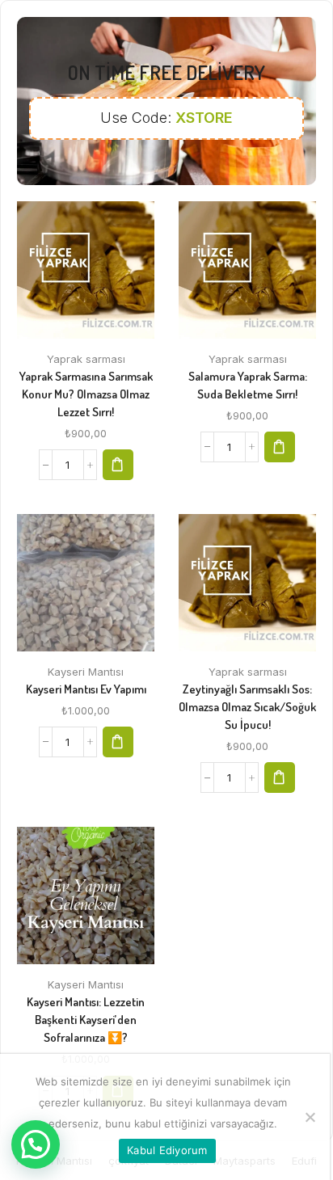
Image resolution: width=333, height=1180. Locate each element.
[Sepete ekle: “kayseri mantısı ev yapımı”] (118, 742)
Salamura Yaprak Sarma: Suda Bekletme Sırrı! (247, 385)
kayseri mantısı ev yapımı (86, 689)
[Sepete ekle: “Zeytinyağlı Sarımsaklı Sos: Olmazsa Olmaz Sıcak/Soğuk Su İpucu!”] (279, 777)
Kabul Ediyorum (167, 1150)
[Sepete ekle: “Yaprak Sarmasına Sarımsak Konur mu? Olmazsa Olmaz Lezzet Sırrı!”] (118, 464)
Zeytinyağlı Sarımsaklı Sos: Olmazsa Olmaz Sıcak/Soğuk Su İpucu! (247, 706)
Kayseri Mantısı (86, 671)
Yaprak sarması (86, 358)
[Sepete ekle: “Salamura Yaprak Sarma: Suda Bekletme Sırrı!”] (279, 447)
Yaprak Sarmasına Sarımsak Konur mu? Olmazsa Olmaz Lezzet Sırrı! (86, 394)
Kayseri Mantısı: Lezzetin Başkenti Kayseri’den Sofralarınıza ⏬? (86, 1019)
